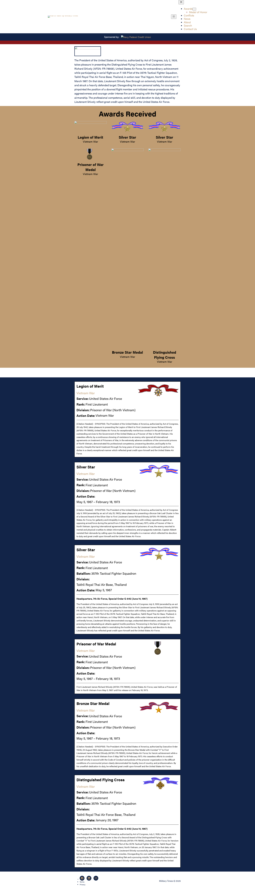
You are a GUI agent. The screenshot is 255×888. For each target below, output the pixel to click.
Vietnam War (90, 141)
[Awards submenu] (194, 9)
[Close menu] (181, 2)
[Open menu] (173, 16)
